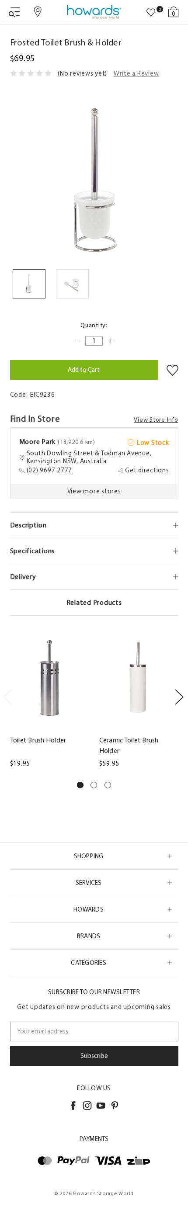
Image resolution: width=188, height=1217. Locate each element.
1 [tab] (80, 785)
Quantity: (94, 325)
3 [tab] (107, 785)
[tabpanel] (49, 701)
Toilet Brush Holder (38, 740)
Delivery (23, 576)
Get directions (147, 470)
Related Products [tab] (94, 602)
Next (179, 696)
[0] (150, 12)
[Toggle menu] (14, 12)
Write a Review (136, 73)
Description (28, 525)
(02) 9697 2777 (50, 470)
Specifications (32, 551)
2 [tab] (94, 785)
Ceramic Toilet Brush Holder (129, 745)
